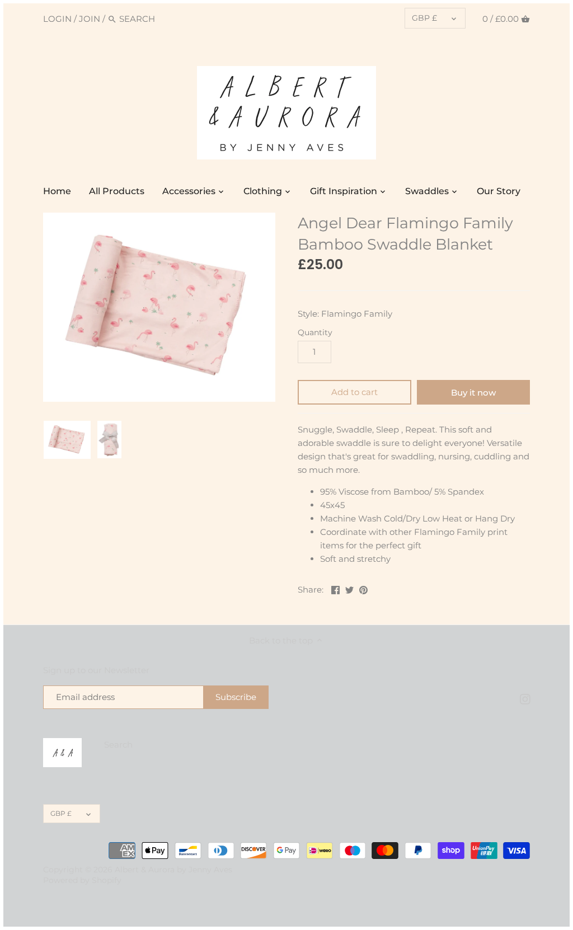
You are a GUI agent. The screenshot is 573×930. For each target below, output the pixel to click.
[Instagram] (525, 698)
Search (118, 744)
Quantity (315, 332)
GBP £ (424, 17)
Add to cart (354, 392)
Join (89, 18)
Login (57, 18)
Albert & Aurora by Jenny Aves (173, 869)
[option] (67, 439)
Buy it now (473, 392)
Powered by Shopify (82, 880)
